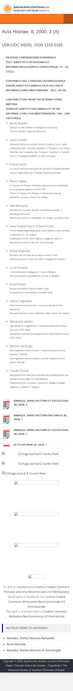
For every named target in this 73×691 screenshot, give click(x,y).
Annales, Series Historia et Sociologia (34, 650)
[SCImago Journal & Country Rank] (36, 453)
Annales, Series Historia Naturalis (31, 638)
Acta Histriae (16, 644)
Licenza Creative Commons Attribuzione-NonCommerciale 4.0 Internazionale (37, 601)
